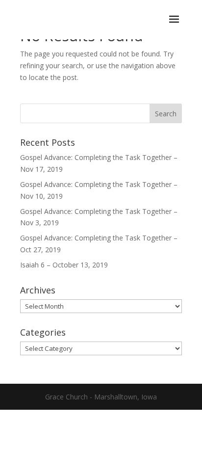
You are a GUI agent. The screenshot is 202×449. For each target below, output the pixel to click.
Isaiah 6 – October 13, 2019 (64, 264)
